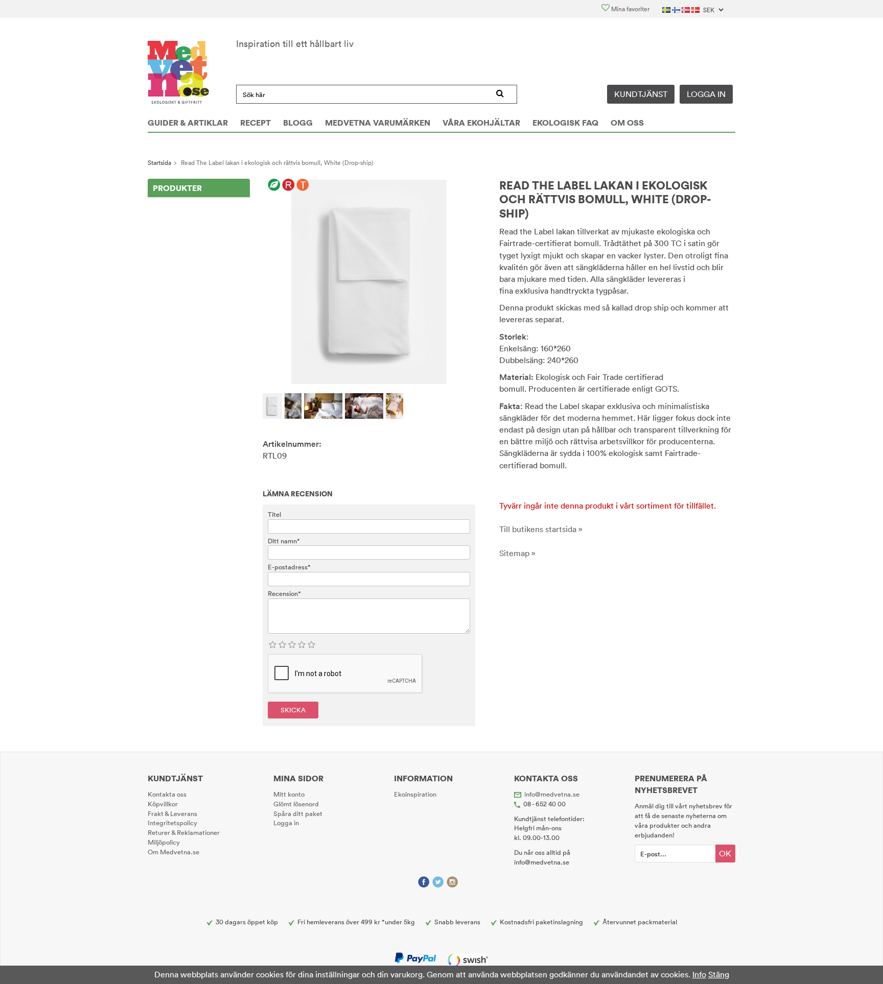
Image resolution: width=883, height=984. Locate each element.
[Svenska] (667, 9)
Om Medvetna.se (173, 852)
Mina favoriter (629, 9)
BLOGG (298, 122)
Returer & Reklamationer (184, 832)
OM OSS (627, 122)
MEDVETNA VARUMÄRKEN (377, 122)
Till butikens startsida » (541, 529)
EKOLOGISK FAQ (565, 122)
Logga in (706, 94)
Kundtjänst (640, 94)
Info (699, 974)
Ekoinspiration (415, 794)
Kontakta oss (167, 794)
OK (725, 853)
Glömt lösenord (296, 804)
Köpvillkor (163, 804)
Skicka (293, 710)
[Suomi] (677, 9)
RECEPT (255, 122)
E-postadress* (289, 567)
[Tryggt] (302, 185)
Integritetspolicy (172, 823)
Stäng (718, 974)
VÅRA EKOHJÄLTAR (481, 122)
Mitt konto (289, 794)
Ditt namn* (284, 541)
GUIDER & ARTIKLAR (188, 122)
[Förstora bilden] (369, 281)
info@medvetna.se (551, 794)
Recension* (284, 593)
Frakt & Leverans (172, 813)
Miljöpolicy (164, 842)
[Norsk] (686, 9)
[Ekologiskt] (274, 185)
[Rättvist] (288, 185)
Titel (274, 514)
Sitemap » (517, 553)
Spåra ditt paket (297, 813)
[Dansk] (696, 9)
